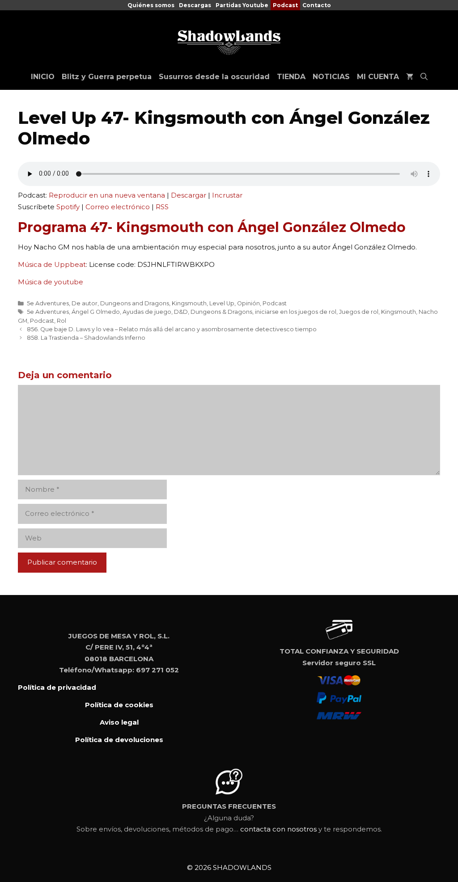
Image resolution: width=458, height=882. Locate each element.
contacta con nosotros (278, 829)
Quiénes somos (150, 5)
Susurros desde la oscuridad (214, 76)
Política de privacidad (57, 687)
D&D (181, 311)
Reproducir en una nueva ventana (107, 195)
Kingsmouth (189, 303)
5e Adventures (48, 303)
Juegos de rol (358, 311)
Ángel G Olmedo (96, 311)
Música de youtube (50, 282)
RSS (162, 207)
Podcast (285, 5)
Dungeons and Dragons (134, 303)
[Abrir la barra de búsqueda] (424, 77)
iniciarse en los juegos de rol (295, 311)
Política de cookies (119, 705)
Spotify (68, 207)
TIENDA (291, 76)
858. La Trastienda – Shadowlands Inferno (86, 337)
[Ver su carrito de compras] (410, 77)
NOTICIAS (331, 76)
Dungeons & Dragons (221, 311)
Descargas (195, 5)
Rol (61, 320)
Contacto (316, 5)
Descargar (188, 195)
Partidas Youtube (242, 5)
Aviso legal (119, 722)
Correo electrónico (117, 207)
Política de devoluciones (119, 739)
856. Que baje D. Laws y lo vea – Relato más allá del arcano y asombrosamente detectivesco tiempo (172, 329)
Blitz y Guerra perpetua (107, 76)
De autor (85, 303)
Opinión (248, 303)
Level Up (221, 303)
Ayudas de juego (147, 311)
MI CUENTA (378, 76)
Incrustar (227, 195)
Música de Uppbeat (52, 264)
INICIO (43, 76)
